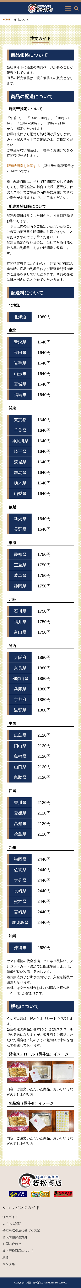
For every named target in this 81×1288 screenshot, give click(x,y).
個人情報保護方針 (14, 1237)
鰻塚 (5, 1257)
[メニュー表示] (68, 8)
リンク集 (8, 1264)
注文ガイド (10, 1217)
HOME (6, 19)
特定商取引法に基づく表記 (21, 1230)
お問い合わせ (11, 1243)
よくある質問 (11, 1223)
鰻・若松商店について (18, 1250)
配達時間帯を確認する (23, 166)
